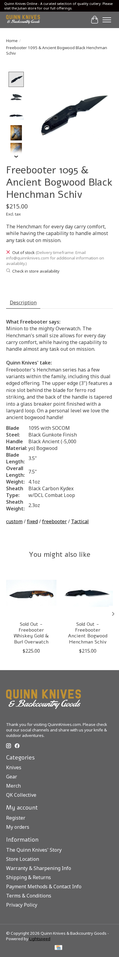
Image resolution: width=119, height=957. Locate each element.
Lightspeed (39, 938)
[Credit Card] (58, 948)
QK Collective (21, 795)
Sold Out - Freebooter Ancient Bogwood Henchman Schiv (87, 633)
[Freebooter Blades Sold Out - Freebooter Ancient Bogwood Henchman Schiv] (88, 592)
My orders (17, 827)
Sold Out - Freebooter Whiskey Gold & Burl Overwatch (31, 633)
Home (12, 40)
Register (15, 817)
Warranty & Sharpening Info (38, 868)
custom (14, 521)
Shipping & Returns (28, 877)
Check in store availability (36, 271)
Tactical (80, 521)
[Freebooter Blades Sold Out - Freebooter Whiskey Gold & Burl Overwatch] (31, 592)
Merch (13, 785)
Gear (11, 776)
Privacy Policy (21, 904)
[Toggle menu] (107, 20)
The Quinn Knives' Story (34, 849)
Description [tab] (23, 302)
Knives (13, 767)
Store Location (22, 859)
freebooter (54, 521)
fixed (32, 521)
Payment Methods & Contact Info (43, 886)
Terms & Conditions (28, 895)
